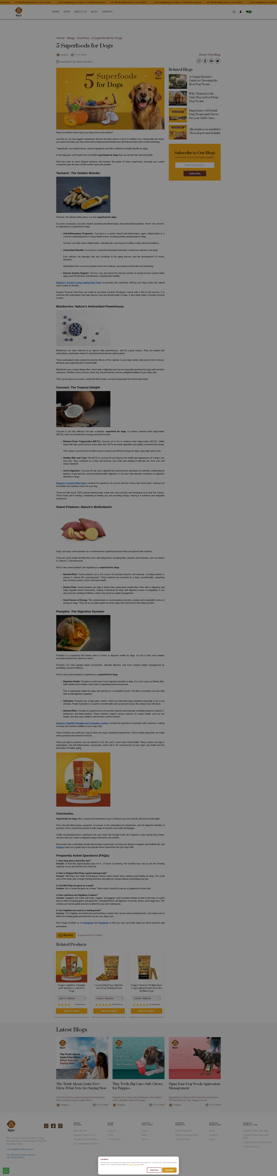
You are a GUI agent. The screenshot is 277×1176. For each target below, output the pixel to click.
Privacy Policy (133, 1164)
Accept (169, 1170)
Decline (154, 1170)
